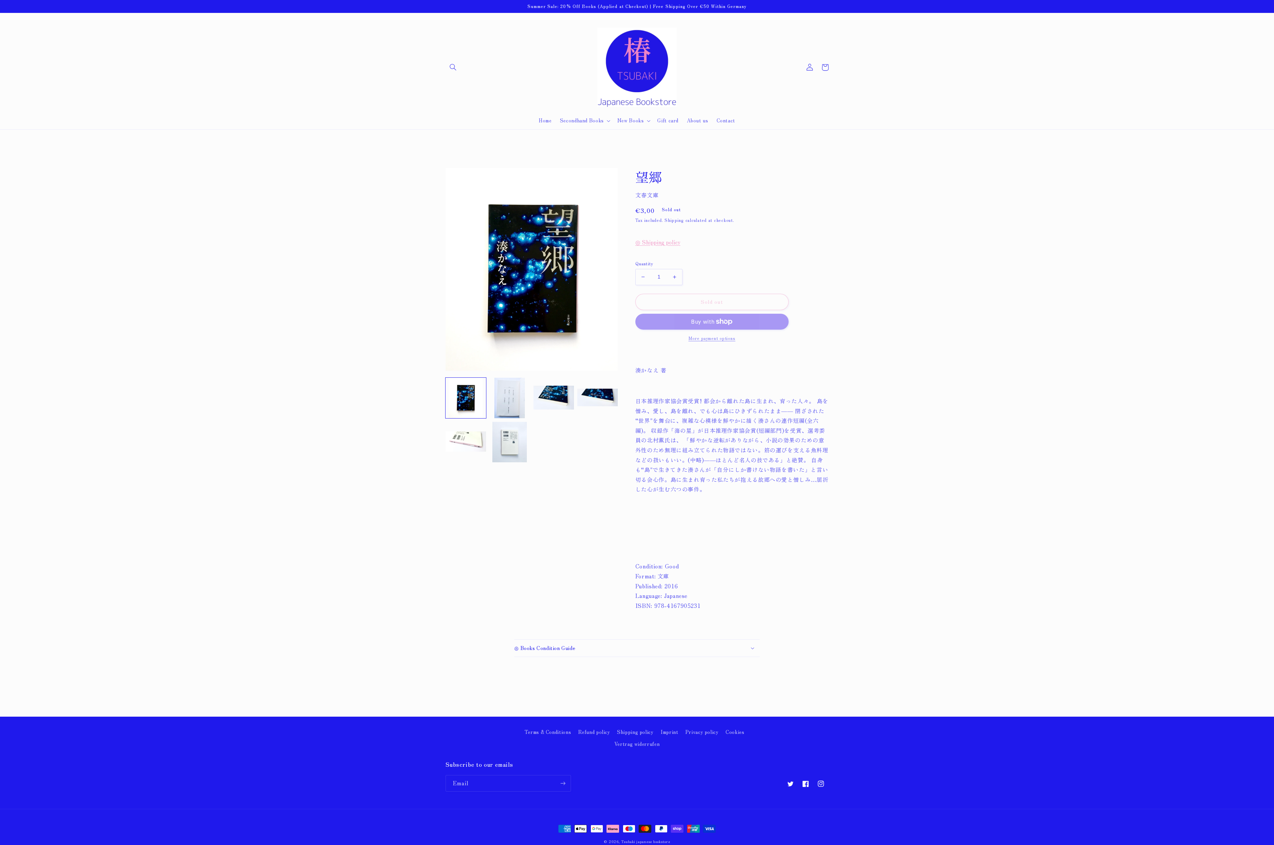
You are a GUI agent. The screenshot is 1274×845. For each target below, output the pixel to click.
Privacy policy (702, 731)
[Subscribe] (562, 783)
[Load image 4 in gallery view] (597, 398)
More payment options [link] (712, 338)
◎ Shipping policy (657, 242)
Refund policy (594, 731)
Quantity (644, 263)
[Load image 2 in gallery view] (509, 398)
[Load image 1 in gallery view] (466, 398)
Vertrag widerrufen (637, 743)
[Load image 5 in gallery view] (466, 442)
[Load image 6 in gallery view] (509, 442)
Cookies (735, 731)
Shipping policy (635, 731)
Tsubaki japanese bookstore (645, 841)
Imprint (669, 731)
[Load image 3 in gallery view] (553, 398)
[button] (453, 67)
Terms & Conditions (548, 731)
